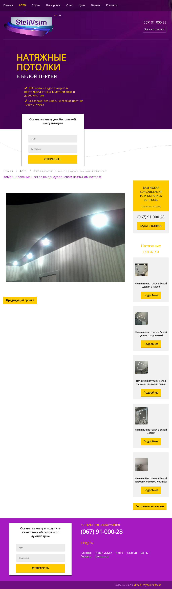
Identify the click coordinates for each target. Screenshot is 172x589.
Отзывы (95, 5)
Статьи (36, 5)
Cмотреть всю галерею (150, 506)
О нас (69, 5)
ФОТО (22, 5)
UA (59, 15)
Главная (8, 5)
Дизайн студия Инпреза (147, 584)
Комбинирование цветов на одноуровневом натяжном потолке (70, 171)
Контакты (111, 5)
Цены (82, 5)
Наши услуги (53, 5)
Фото (119, 553)
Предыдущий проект (20, 300)
